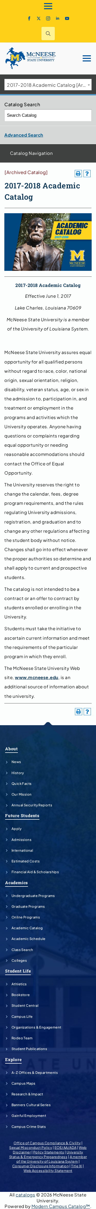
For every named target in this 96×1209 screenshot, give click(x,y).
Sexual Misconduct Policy (30, 1148)
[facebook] (29, 18)
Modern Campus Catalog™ (60, 1206)
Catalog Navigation (31, 153)
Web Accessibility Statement (48, 1171)
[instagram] (48, 18)
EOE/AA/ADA (66, 1148)
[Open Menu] (48, 6)
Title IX (76, 1166)
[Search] (86, 115)
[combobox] (48, 84)
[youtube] (67, 18)
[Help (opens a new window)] (87, 173)
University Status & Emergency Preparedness (46, 1154)
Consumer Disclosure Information (40, 1166)
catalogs (25, 1194)
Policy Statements (48, 1152)
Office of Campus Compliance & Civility (47, 1143)
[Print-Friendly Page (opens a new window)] (78, 173)
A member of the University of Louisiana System (51, 1159)
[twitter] (39, 18)
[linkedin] (58, 18)
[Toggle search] (48, 33)
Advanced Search (23, 135)
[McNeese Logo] (30, 58)
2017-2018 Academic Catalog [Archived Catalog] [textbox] (49, 85)
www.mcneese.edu (36, 677)
